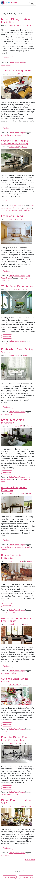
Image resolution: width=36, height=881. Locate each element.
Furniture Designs (16, 206)
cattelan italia (6, 794)
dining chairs (6, 135)
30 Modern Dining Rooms (16, 70)
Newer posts (30, 860)
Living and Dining (12, 215)
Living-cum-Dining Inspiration (12, 421)
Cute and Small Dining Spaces (15, 680)
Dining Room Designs (17, 62)
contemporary (6, 208)
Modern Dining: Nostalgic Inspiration (16, 20)
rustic (13, 612)
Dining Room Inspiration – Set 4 (17, 801)
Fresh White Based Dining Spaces (17, 350)
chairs (31, 206)
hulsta (13, 673)
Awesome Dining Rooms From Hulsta (16, 619)
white (13, 343)
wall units (27, 210)
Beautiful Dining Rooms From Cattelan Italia (15, 738)
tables (21, 210)
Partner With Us (9, 877)
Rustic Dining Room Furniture (13, 556)
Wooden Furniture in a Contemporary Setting (15, 142)
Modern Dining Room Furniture (14, 489)
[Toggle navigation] (32, 3)
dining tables (6, 210)
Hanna (28, 25)
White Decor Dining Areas (17, 286)
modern (15, 210)
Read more (7, 58)
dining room (5, 65)
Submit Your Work (26, 877)
